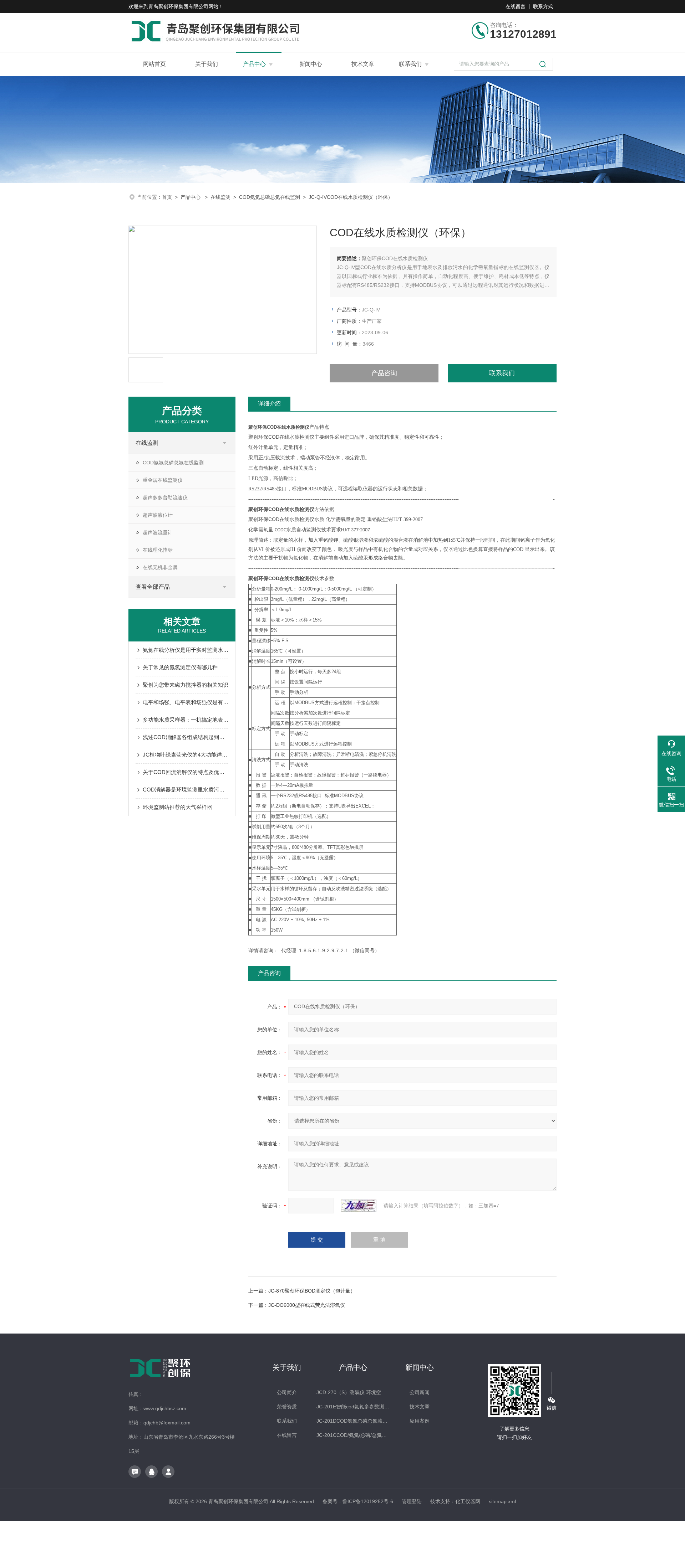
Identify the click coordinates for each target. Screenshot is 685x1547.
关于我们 (206, 64)
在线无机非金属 (160, 567)
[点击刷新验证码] (358, 1206)
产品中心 (254, 64)
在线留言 (516, 6)
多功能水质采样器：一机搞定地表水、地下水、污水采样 (185, 720)
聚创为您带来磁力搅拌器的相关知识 (185, 685)
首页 (167, 197)
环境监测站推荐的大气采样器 (177, 807)
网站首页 (154, 64)
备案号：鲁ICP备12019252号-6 (358, 1501)
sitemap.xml (502, 1501)
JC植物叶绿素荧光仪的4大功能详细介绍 (185, 755)
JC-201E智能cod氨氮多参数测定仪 (353, 1406)
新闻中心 (310, 64)
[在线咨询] (134, 1471)
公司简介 (287, 1392)
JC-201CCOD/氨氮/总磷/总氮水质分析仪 (353, 1435)
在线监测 (220, 197)
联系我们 (410, 64)
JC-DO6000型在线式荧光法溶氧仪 (306, 1305)
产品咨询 (384, 373)
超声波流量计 (158, 532)
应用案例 (420, 1421)
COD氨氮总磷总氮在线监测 (269, 197)
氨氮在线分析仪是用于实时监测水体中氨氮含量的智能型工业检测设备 (185, 650)
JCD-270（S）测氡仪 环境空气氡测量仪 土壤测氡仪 (353, 1392)
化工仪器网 (467, 1501)
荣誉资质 (287, 1406)
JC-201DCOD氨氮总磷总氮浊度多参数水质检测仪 (353, 1421)
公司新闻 (420, 1392)
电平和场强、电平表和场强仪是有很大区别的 (185, 702)
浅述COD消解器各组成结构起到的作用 (185, 737)
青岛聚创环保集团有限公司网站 (183, 6)
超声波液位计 (158, 515)
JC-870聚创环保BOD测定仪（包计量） (311, 1291)
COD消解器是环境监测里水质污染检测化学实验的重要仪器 (185, 790)
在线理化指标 (158, 550)
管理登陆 (412, 1501)
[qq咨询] (151, 1471)
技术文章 (362, 64)
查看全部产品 (153, 587)
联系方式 (543, 6)
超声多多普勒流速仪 (165, 497)
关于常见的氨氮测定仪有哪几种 (180, 667)
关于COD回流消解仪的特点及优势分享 (185, 772)
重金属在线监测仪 (163, 480)
